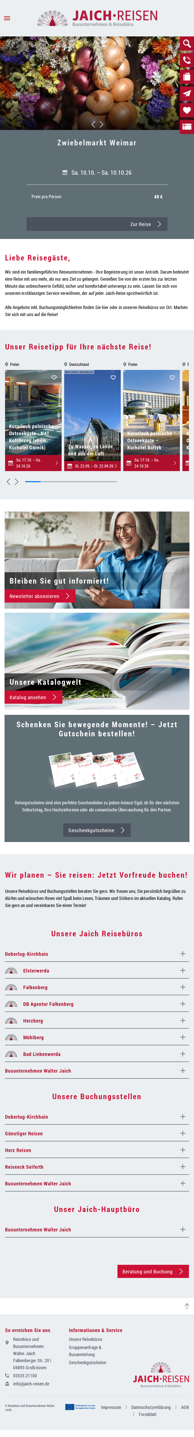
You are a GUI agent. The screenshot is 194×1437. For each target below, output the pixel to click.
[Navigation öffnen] (18, 18)
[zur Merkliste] (187, 110)
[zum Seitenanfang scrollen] (189, 1306)
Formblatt (148, 1414)
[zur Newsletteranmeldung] (187, 93)
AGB (185, 1407)
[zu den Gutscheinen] (187, 127)
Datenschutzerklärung (151, 1407)
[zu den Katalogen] (187, 77)
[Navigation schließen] (97, 18)
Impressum (111, 1407)
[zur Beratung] (187, 60)
